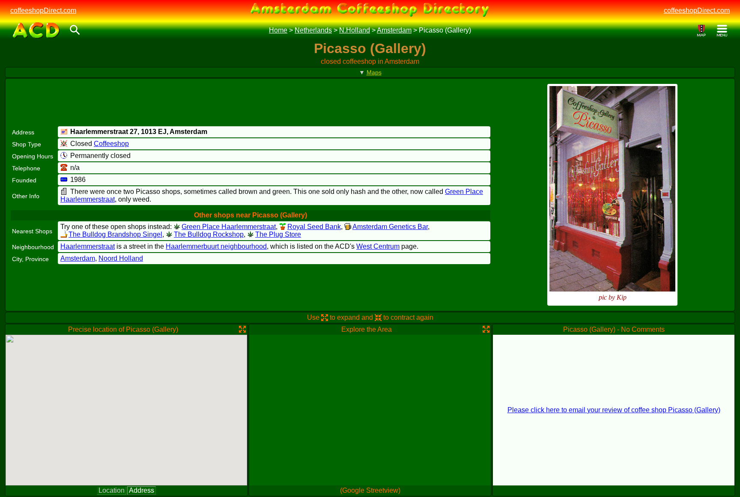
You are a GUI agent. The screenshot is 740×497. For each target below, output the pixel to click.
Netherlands (313, 30)
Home (278, 30)
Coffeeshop (111, 143)
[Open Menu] (722, 30)
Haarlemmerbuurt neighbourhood (216, 246)
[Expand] (242, 329)
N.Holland (354, 30)
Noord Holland (120, 258)
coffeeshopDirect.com (43, 10)
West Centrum (378, 246)
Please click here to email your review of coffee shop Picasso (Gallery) (613, 410)
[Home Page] (36, 30)
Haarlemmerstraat (87, 246)
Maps (374, 72)
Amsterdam (394, 30)
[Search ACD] (75, 30)
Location (111, 490)
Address (141, 490)
